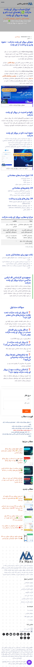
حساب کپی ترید (29, 595)
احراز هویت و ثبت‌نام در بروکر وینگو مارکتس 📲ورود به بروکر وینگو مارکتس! (12, 461)
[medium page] (7, 635)
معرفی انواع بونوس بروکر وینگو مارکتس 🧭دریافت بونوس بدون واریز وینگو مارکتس (11, 451)
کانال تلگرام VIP (29, 617)
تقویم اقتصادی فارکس (27, 589)
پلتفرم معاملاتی (29, 583)
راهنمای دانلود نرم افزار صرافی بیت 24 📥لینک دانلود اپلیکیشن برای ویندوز (11, 538)
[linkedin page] (25, 639)
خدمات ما (30, 610)
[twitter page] (28, 639)
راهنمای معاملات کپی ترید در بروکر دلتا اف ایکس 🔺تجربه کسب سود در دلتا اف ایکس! (12, 480)
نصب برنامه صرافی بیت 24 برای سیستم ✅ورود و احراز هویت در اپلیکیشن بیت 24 (13, 518)
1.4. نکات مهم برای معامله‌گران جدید (20, 432)
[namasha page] (18, 635)
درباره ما (31, 620)
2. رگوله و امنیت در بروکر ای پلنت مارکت (21, 426)
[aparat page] (21, 635)
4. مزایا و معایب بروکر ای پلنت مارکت (22, 430)
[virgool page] (3, 635)
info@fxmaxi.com (25, 632)
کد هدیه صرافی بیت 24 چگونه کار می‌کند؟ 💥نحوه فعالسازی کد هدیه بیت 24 (12, 498)
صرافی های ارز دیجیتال (27, 602)
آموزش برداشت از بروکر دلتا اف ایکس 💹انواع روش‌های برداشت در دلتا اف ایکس (11, 470)
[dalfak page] (10, 635)
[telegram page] (21, 639)
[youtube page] (25, 635)
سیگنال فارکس (29, 613)
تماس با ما (27, 629)
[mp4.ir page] (14, 635)
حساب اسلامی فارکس (27, 599)
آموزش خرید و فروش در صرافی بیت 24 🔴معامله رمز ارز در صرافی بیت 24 (12, 528)
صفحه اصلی (25, 19)
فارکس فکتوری (29, 592)
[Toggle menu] (29, 662)
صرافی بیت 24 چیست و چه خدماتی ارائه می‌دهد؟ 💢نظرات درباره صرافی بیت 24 (12, 508)
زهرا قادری (17, 37)
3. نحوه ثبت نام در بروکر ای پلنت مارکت (21, 428)
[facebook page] (28, 635)
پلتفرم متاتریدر (29, 586)
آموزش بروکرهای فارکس (12, 19)
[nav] (2, 3)
